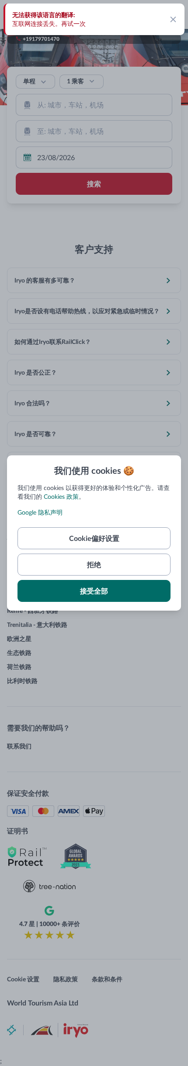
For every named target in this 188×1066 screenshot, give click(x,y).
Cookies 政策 (61, 496)
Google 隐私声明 (40, 512)
